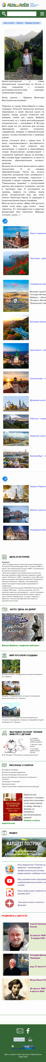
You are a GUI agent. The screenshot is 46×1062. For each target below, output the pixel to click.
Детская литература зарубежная (13, 772)
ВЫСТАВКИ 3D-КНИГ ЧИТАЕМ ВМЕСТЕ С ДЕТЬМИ (26, 733)
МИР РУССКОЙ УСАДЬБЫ (23, 655)
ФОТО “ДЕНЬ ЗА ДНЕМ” (23, 609)
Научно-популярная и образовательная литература (20, 787)
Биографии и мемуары (10, 770)
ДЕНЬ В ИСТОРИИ (19, 557)
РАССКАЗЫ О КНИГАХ (21, 765)
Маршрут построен (32, 23)
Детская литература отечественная (14, 775)
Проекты (19, 23)
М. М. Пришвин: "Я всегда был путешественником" (20, 755)
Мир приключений (8, 784)
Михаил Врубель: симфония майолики (20, 645)
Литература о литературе (11, 782)
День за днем (9, 23)
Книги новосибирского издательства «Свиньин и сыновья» (19, 778)
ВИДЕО (13, 833)
